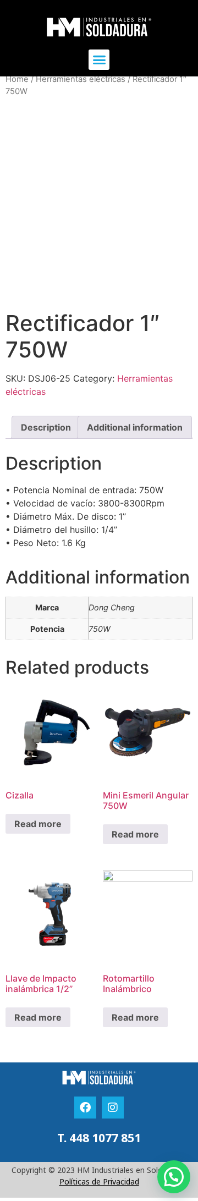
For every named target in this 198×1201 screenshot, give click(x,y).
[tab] (46, 427)
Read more (38, 823)
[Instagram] (113, 1108)
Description (46, 427)
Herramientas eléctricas (80, 79)
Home (17, 79)
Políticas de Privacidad (99, 1181)
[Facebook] (85, 1108)
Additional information (135, 427)
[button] (99, 59)
